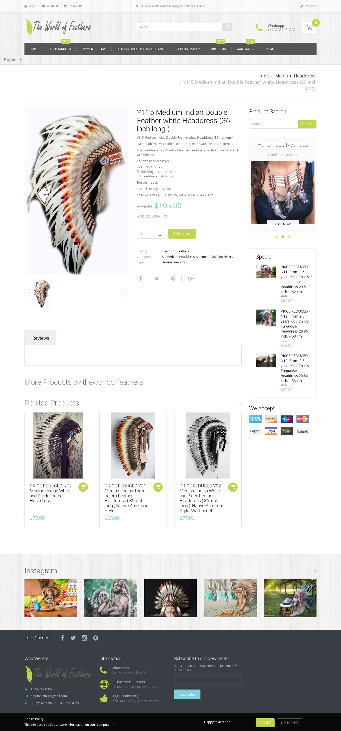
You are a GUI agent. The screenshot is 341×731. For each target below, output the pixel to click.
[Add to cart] (83, 487)
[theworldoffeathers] (58, 26)
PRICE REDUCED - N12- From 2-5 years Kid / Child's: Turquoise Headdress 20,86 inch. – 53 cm (295, 324)
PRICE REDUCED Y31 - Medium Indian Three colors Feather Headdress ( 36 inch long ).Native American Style (126, 498)
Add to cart (182, 234)
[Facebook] (140, 279)
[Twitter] (156, 279)
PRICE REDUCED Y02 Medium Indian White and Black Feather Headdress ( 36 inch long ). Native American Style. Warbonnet (201, 498)
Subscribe (187, 695)
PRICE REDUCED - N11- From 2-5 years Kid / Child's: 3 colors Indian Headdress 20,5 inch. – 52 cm (297, 279)
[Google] (190, 279)
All (163, 257)
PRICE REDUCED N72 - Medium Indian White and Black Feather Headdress (52, 493)
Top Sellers (225, 257)
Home (262, 76)
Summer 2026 (206, 257)
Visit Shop (50, 598)
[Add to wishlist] (28, 418)
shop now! (282, 224)
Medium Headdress (296, 76)
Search (307, 124)
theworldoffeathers (175, 251)
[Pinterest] (95, 638)
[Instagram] (84, 638)
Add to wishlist (152, 216)
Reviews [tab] (40, 338)
